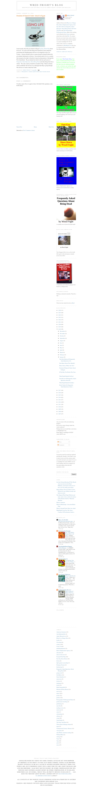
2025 (59, 312)
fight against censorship (62, 663)
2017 (59, 390)
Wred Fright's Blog (46, 4)
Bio (68, 36)
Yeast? (58, 739)
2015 (59, 395)
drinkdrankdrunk (60, 648)
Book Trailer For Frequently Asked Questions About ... (66, 386)
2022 (59, 320)
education (58, 652)
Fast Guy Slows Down (61, 659)
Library (68, 34)
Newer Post (19, 127)
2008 (59, 411)
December (62, 331)
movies (58, 691)
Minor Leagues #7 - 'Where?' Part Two (69, 592)
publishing (59, 704)
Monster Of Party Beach (62, 689)
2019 (59, 327)
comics (58, 644)
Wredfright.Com (68, 45)
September (62, 338)
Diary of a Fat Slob (63, 520)
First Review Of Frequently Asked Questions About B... (67, 379)
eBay (73, 303)
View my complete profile (64, 51)
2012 (59, 402)
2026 (59, 310)
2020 (59, 324)
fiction (58, 661)
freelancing (59, 667)
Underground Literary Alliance (64, 728)
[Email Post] (38, 70)
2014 (59, 397)
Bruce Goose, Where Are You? (66, 365)
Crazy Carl (59, 646)
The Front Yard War (61, 722)
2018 (59, 329)
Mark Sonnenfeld (60, 687)
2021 (59, 322)
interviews (59, 679)
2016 (59, 392)
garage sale (59, 673)
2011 (59, 404)
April (61, 350)
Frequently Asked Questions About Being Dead (28, 62)
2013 (59, 400)
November (62, 333)
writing (58, 736)
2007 (59, 414)
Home (35, 127)
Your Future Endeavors (64, 574)
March (61, 352)
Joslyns (58, 681)
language (58, 683)
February (62, 355)
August (62, 340)
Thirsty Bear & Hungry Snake (63, 724)
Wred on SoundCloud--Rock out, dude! (66, 508)
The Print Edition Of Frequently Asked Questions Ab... (67, 360)
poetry (58, 695)
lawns (57, 685)
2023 (59, 317)
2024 (59, 315)
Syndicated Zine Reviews (64, 590)
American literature (61, 632)
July (61, 343)
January (62, 357)
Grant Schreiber (60, 677)
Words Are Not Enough (64, 531)
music (57, 693)
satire (57, 712)
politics (58, 697)
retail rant (58, 710)
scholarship (59, 714)
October (62, 336)
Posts (60, 442)
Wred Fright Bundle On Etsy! (66, 376)
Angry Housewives (61, 636)
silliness (58, 716)
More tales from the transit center (65, 521)
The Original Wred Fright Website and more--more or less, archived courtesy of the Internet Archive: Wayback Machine (66, 497)
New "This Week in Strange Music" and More (69, 534)
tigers (57, 726)
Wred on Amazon (60, 502)
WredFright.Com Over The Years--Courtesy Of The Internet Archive (65, 511)
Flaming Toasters (60, 665)
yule (57, 743)
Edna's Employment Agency (66, 25)
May (61, 347)
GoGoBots (59, 675)
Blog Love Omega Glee (62, 638)
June (61, 345)
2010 (59, 407)
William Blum (59, 734)
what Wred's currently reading (63, 732)
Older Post (51, 127)
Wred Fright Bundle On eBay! (66, 382)
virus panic (59, 730)
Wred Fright (70, 15)
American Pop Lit (63, 559)
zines (57, 745)
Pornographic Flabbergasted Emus (64, 699)
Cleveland (59, 642)
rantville (58, 706)
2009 (59, 409)
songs (57, 718)
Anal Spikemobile (60, 634)
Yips (57, 741)
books (57, 640)
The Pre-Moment (62, 548)
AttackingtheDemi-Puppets (65, 546)
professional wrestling (61, 701)
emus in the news (60, 654)
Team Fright (59, 720)
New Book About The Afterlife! (67, 363)
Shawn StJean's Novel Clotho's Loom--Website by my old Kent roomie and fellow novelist (65, 491)
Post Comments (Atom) (29, 130)
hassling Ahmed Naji (44, 48)
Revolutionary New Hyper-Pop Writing (69, 561)
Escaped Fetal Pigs (61, 656)
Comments (61, 445)
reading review (60, 708)
